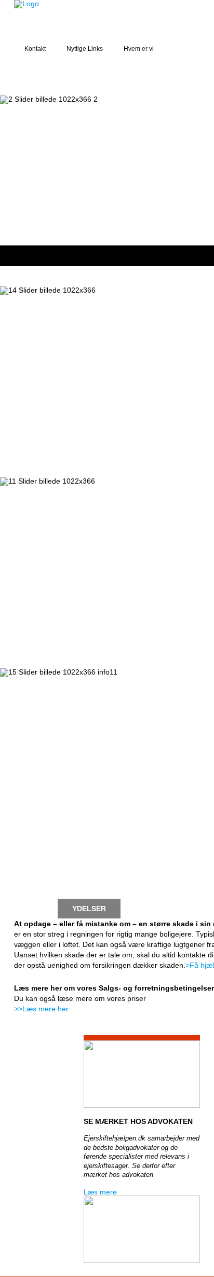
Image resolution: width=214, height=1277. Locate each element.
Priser (85, 889)
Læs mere (100, 1192)
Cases (148, 869)
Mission (91, 869)
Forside (31, 869)
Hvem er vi (139, 48)
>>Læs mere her (41, 1009)
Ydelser (89, 908)
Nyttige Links (84, 48)
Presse (29, 889)
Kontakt (35, 48)
